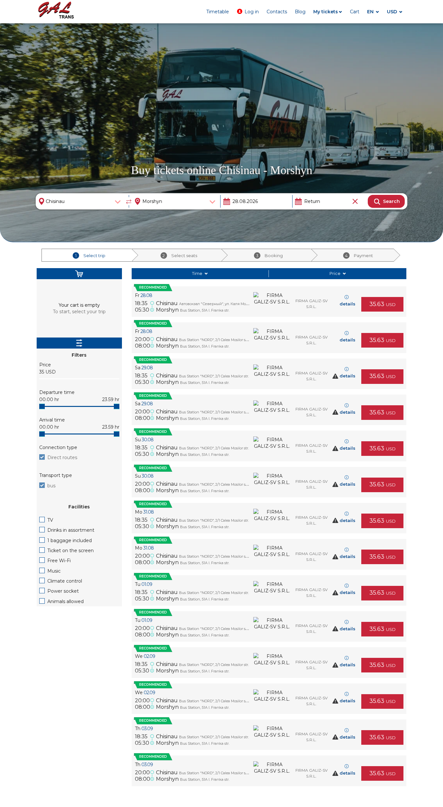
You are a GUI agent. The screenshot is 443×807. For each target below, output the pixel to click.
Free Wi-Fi (59, 561)
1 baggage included (69, 540)
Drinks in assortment (70, 530)
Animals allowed (65, 601)
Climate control (64, 581)
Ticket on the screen (70, 550)
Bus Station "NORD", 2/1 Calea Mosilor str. (214, 376)
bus (51, 486)
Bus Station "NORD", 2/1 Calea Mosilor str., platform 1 (223, 340)
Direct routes (62, 457)
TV (50, 520)
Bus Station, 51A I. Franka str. (204, 310)
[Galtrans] (56, 11)
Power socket (63, 591)
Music (54, 571)
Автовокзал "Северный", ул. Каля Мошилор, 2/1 (222, 304)
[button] (248, 11)
